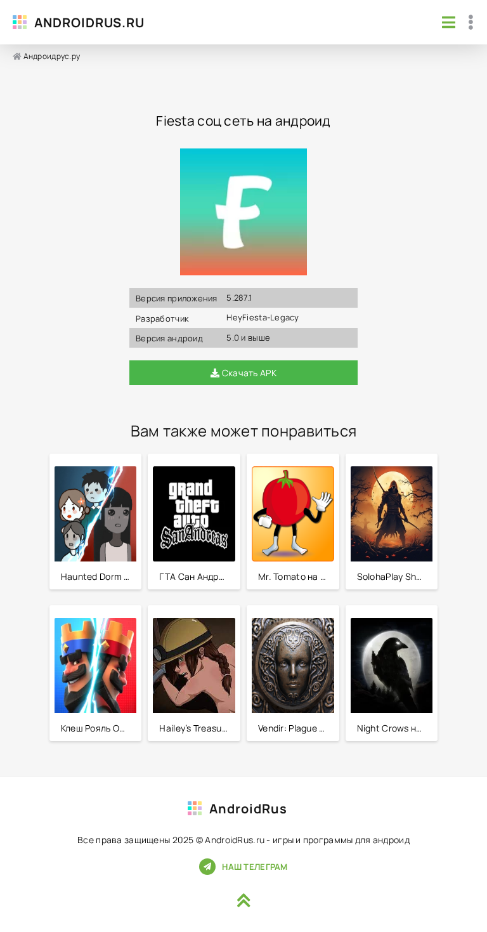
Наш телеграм (254, 866)
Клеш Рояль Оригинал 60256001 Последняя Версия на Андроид (99, 728)
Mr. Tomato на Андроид (296, 576)
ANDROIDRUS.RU (89, 22)
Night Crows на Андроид (395, 728)
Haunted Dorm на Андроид (99, 576)
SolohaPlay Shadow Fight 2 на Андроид (395, 576)
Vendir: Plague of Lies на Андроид (296, 728)
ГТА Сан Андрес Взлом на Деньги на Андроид (197, 576)
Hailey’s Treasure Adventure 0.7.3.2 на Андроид (197, 728)
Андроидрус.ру (52, 56)
